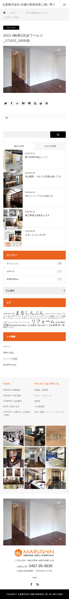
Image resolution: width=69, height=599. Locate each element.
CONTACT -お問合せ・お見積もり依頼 (17, 413)
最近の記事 (19, 146)
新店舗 (11, 325)
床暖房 (62, 322)
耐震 (55, 325)
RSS (37, 583)
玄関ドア (44, 325)
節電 (50, 325)
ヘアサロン (9, 318)
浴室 (39, 325)
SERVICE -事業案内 (12, 390)
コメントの (10, 359)
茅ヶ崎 (61, 325)
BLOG (12, 13)
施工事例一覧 (24, 325)
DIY (9, 314)
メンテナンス (31, 318)
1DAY (5, 314)
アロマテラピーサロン (53, 314)
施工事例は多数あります (37, 215)
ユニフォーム (42, 318)
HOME (6, 383)
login (34, 577)
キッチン (25, 316)
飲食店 (37, 401)
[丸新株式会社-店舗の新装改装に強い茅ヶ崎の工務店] (34, 552)
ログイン (7, 346)
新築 (16, 325)
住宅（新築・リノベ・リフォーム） (49, 412)
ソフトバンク (34, 316)
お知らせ (33, 271)
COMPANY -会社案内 (12, 401)
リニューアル (12, 322)
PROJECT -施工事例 (12, 395)
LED (13, 314)
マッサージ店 (20, 318)
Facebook (31, 583)
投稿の (8, 352)
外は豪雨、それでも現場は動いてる (43, 176)
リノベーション (24, 322)
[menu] (64, 4)
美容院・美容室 (41, 390)
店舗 (6, 325)
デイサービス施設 (47, 316)
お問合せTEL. (34, 566)
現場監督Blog (33, 279)
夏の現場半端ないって (36, 157)
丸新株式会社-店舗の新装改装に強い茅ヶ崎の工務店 (40, 594)
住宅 (57, 322)
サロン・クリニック (43, 395)
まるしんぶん (34, 263)
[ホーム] (4, 12)
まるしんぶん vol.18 (35, 234)
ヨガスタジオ (53, 318)
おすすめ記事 (50, 146)
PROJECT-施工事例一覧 (46, 383)
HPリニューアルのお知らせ (39, 196)
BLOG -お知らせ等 (11, 406)
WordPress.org (9, 365)
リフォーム (43, 321)
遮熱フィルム (8, 327)
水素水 (33, 325)
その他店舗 (39, 406)
